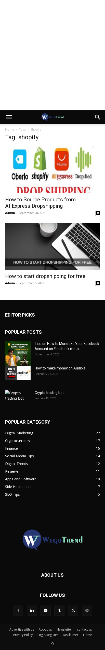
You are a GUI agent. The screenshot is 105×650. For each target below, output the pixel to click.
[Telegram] (46, 611)
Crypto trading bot (49, 393)
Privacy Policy (23, 635)
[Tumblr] (59, 611)
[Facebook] (18, 611)
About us (45, 629)
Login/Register (47, 635)
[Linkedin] (32, 611)
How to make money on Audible (60, 368)
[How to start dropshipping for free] (52, 246)
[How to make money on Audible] (18, 373)
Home (9, 129)
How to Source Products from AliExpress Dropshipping (40, 202)
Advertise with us (21, 629)
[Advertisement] (52, 55)
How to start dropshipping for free (45, 276)
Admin (10, 213)
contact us (84, 629)
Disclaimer (70, 635)
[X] (73, 611)
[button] (9, 117)
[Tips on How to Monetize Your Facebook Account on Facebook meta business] (18, 353)
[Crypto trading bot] (18, 399)
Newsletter (64, 629)
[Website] (87, 611)
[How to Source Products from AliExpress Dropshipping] (52, 169)
